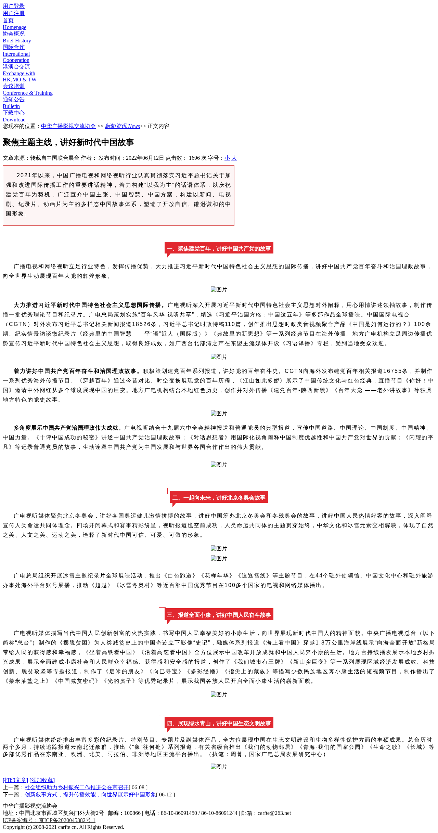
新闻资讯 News (122, 126)
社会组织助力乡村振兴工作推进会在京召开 (77, 787)
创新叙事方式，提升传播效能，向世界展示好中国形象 (90, 794)
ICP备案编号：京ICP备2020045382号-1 (49, 820)
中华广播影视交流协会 (68, 126)
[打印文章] (15, 780)
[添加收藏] (42, 780)
